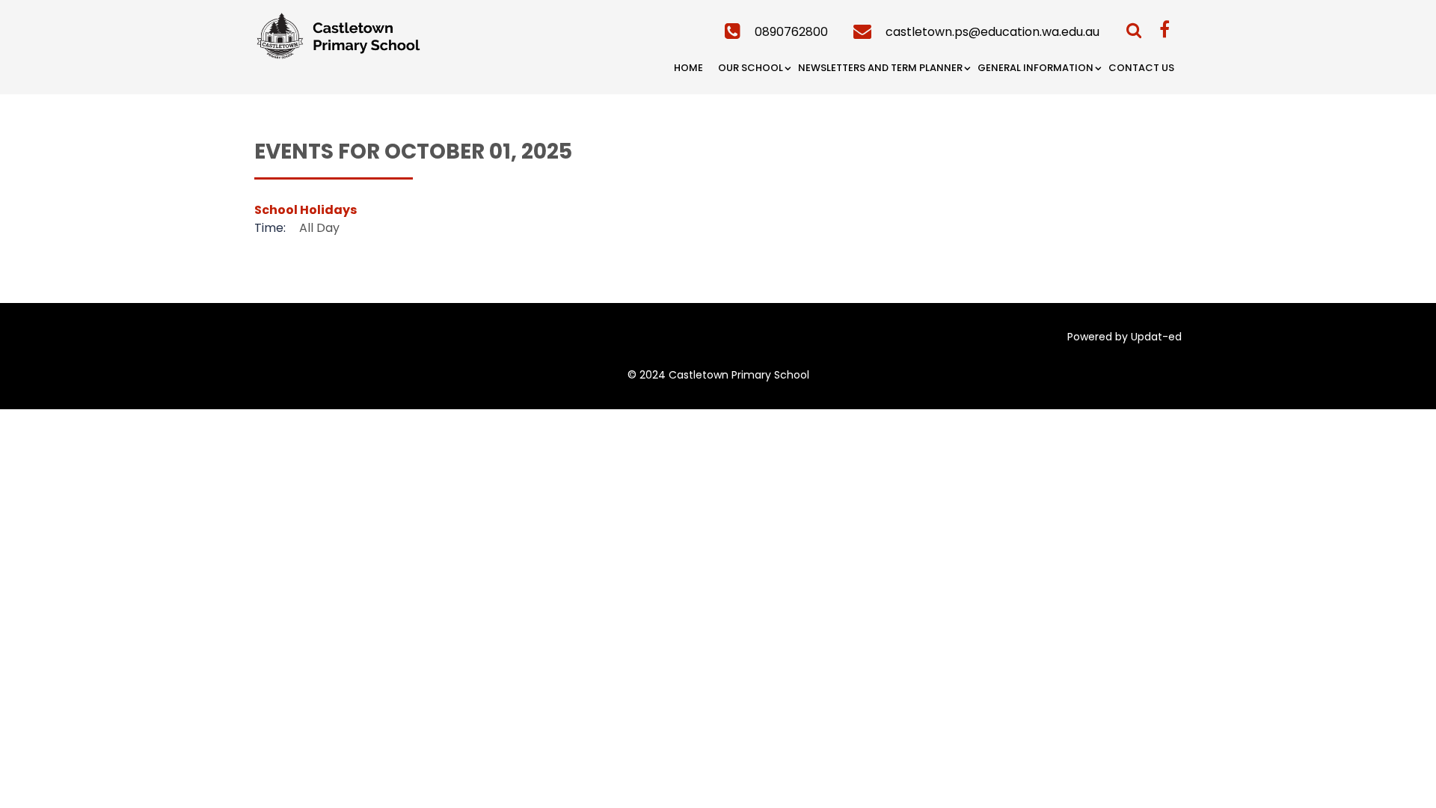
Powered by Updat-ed (1124, 336)
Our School (750, 68)
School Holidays (305, 209)
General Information (1035, 68)
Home (688, 68)
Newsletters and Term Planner (880, 68)
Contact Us (1141, 68)
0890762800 (791, 31)
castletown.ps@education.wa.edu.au (992, 31)
